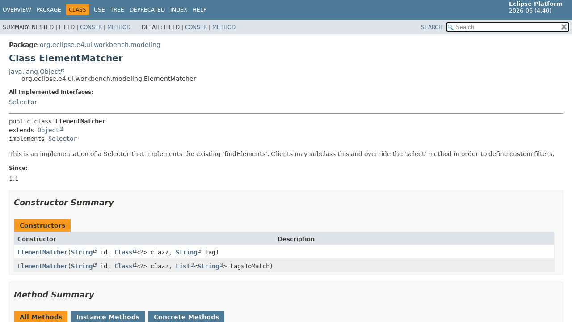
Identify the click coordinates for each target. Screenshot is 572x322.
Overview (17, 10)
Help (199, 10)
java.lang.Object (34, 71)
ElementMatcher (42, 252)
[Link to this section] (120, 202)
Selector (23, 102)
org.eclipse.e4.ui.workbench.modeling (100, 44)
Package (49, 10)
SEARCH (431, 27)
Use (99, 10)
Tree (117, 10)
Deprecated (147, 10)
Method (118, 27)
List (183, 266)
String (82, 252)
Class (123, 252)
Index (178, 10)
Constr (91, 27)
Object (48, 130)
